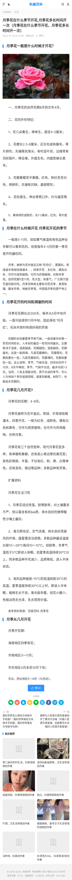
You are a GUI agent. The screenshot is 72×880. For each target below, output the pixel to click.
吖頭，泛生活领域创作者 (16, 823)
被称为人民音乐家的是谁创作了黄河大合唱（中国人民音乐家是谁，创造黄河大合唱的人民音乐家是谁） (54, 721)
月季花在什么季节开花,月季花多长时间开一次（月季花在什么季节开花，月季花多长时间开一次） (36, 25)
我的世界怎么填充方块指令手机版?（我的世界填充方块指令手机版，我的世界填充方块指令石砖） (18, 721)
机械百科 (36, 4)
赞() (40, 35)
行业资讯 (7, 12)
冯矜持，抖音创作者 (14, 855)
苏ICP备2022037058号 (53, 871)
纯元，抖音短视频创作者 (50, 794)
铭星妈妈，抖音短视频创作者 (18, 794)
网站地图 (36, 871)
